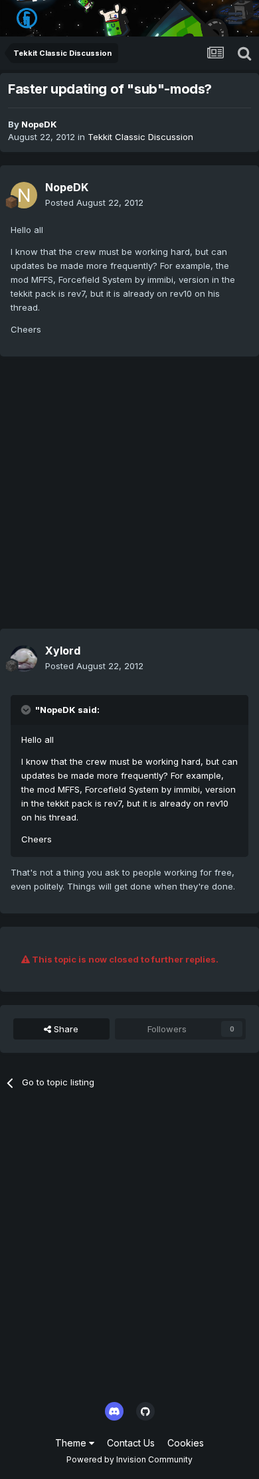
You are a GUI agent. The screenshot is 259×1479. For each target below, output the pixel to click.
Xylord (62, 650)
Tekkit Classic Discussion (140, 136)
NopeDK (39, 124)
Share (64, 1029)
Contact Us (131, 1442)
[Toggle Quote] (27, 709)
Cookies (185, 1442)
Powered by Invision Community (129, 1459)
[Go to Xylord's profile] (24, 658)
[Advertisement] (129, 499)
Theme (72, 1442)
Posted (94, 202)
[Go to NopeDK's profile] (24, 195)
